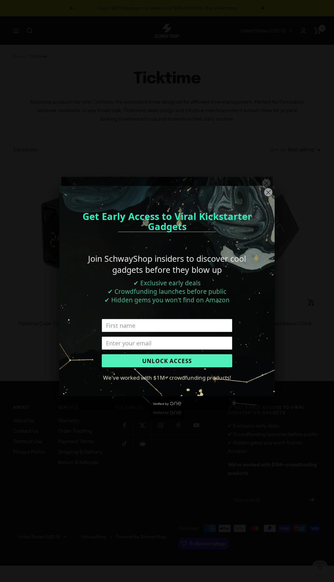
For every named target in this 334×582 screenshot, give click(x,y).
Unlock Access (167, 361)
